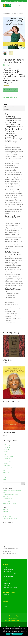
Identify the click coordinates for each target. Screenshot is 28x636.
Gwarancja (6, 594)
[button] (23, 19)
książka (15, 97)
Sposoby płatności (8, 576)
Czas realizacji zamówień (10, 574)
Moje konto (6, 585)
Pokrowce (6, 449)
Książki (11, 13)
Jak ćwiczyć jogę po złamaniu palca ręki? (12, 501)
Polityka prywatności (8, 514)
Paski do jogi (7, 447)
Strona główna (6, 13)
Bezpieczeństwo (7, 516)
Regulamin (5, 511)
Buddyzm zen (6, 472)
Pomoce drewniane (8, 456)
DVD (4, 474)
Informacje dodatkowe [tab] (10, 107)
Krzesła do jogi (7, 461)
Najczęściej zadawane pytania (10, 518)
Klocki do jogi (7, 451)
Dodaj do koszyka (10, 90)
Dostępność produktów (9, 567)
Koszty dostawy (7, 571)
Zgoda (8, 633)
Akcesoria (6, 463)
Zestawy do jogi (8, 467)
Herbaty (4, 479)
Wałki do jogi (7, 465)
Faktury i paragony (8, 569)
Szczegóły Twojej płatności (10, 587)
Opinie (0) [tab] (6, 109)
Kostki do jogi (7, 458)
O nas (5, 606)
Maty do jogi (7, 445)
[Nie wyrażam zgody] (26, 631)
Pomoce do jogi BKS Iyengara (10, 503)
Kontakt (6, 604)
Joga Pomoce (6, 443)
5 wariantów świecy (7, 498)
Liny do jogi (6, 454)
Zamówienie (7, 583)
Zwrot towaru (7, 597)
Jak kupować (6, 509)
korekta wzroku (9, 97)
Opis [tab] (5, 104)
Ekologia (5, 477)
